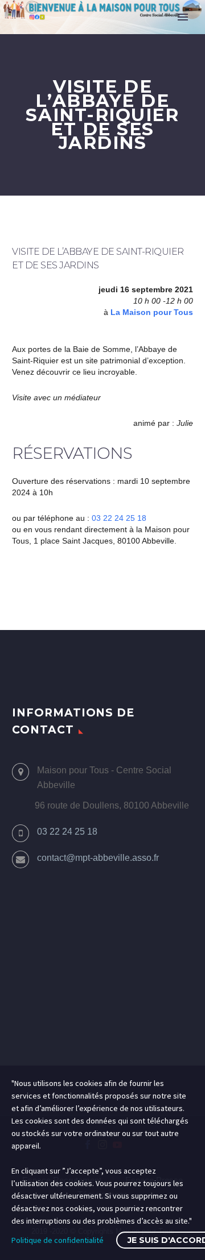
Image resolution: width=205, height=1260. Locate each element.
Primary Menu (183, 17)
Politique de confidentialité (57, 1240)
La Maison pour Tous (151, 312)
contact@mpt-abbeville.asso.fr (98, 858)
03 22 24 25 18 (119, 518)
